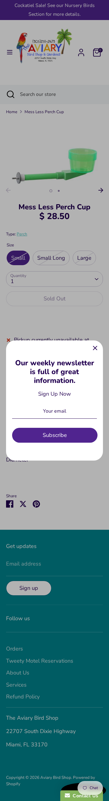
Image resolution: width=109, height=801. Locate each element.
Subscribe (55, 435)
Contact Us (84, 795)
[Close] (95, 348)
